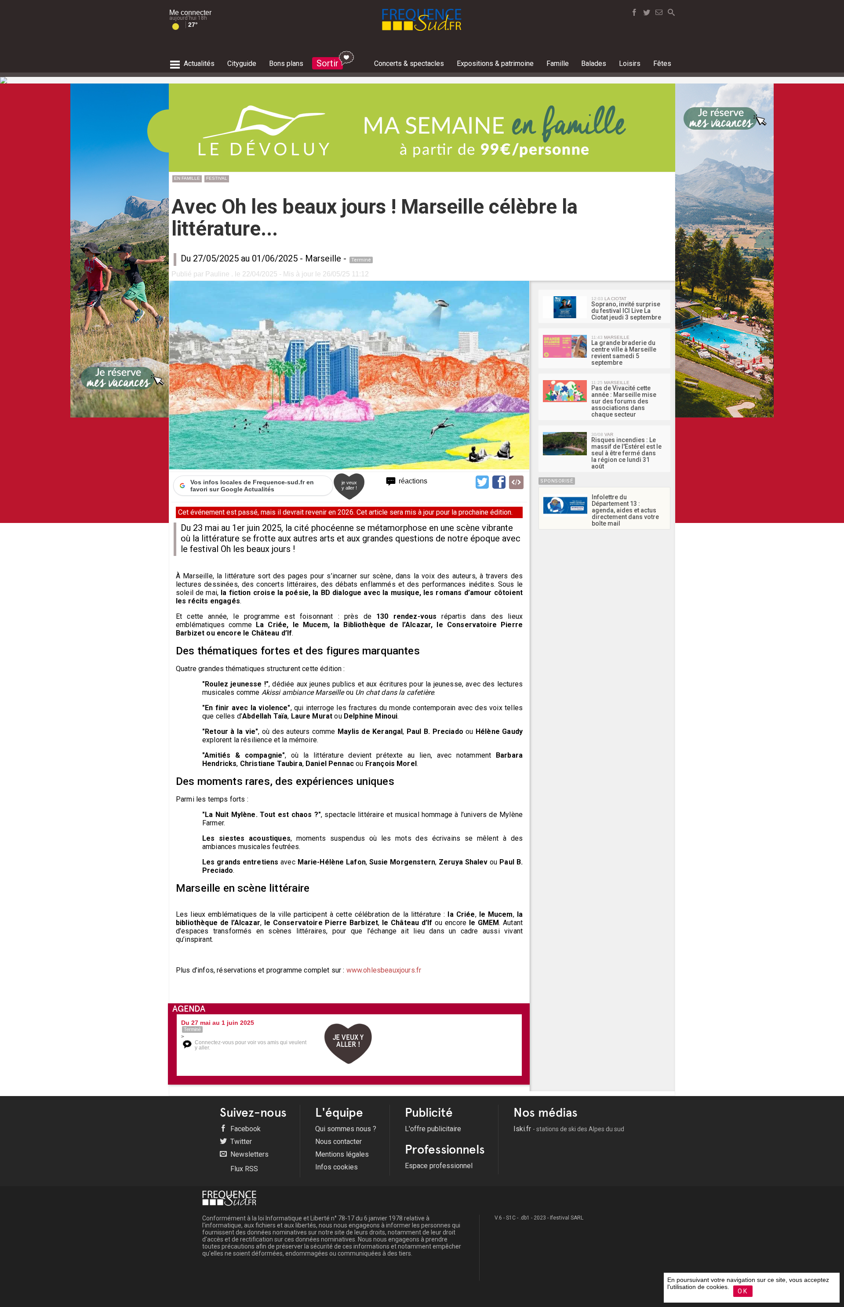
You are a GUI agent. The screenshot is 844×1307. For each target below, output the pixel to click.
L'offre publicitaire (433, 1129)
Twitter (240, 1141)
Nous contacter (338, 1141)
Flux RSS (243, 1169)
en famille (187, 178)
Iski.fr (568, 1129)
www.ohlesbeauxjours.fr (384, 970)
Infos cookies (336, 1167)
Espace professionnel (439, 1166)
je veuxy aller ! (349, 485)
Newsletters (249, 1154)
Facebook (245, 1129)
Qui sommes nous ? (345, 1129)
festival (216, 178)
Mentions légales (342, 1154)
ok (743, 1291)
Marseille (323, 258)
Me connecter (190, 12)
